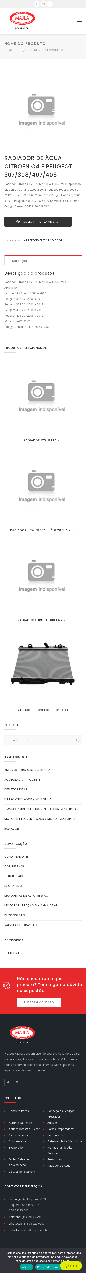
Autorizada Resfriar (21, 1123)
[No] (81, 1260)
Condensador (17, 1141)
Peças (24, 50)
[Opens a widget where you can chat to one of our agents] (71, 1266)
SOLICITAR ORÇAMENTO (40, 221)
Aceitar (26, 1267)
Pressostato (55, 1159)
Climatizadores (18, 1135)
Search (78, 740)
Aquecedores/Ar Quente (24, 1129)
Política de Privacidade (51, 1267)
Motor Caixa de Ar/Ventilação (19, 1162)
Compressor (55, 1135)
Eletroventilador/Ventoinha (64, 1141)
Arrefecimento (36, 240)
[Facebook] (36, 4)
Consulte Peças (19, 1111)
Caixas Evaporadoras (61, 1129)
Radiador (55, 240)
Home (8, 50)
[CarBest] (22, 21)
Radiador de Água (58, 1165)
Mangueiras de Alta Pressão (59, 1150)
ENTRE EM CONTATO (39, 1002)
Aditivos (52, 1123)
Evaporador (16, 1147)
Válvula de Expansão (22, 1172)
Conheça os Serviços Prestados (60, 1113)
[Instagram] (43, 4)
